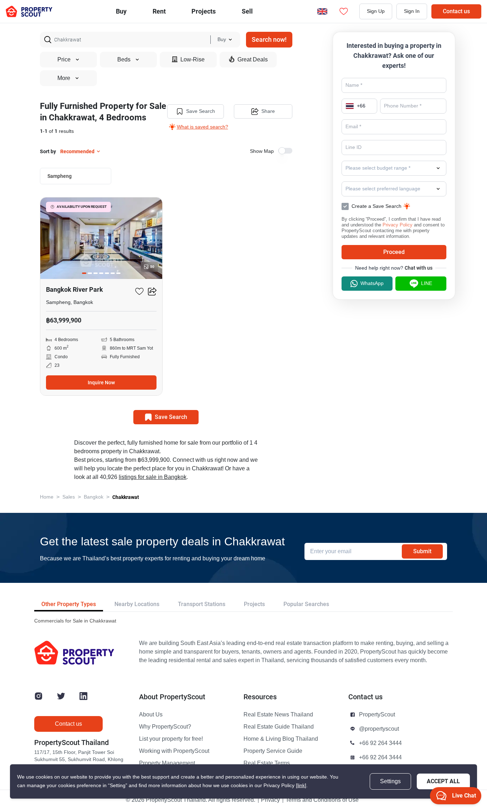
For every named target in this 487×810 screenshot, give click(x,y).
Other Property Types (68, 604)
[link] (301, 785)
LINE (426, 283)
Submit (422, 551)
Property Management (167, 763)
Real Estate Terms (267, 763)
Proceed (394, 252)
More (63, 78)
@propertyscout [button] (379, 728)
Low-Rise (192, 59)
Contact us (456, 11)
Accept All (443, 781)
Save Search (200, 111)
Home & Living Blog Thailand (281, 738)
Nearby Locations (136, 604)
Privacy (270, 800)
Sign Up (376, 11)
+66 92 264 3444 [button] (380, 743)
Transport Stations (201, 604)
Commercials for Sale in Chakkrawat (75, 621)
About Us (151, 714)
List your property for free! (171, 738)
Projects (254, 604)
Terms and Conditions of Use (322, 800)
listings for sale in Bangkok (152, 477)
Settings (390, 781)
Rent (159, 11)
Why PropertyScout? (165, 726)
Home (46, 497)
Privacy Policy (397, 225)
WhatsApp (372, 283)
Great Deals (252, 59)
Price (64, 59)
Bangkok (93, 497)
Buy (121, 11)
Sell (247, 11)
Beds (123, 59)
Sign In (412, 11)
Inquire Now (101, 382)
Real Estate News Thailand (278, 714)
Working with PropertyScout (174, 751)
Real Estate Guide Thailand (279, 726)
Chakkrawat (125, 497)
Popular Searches (306, 604)
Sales (68, 497)
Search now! (269, 39)
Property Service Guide (273, 751)
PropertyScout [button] (377, 714)
